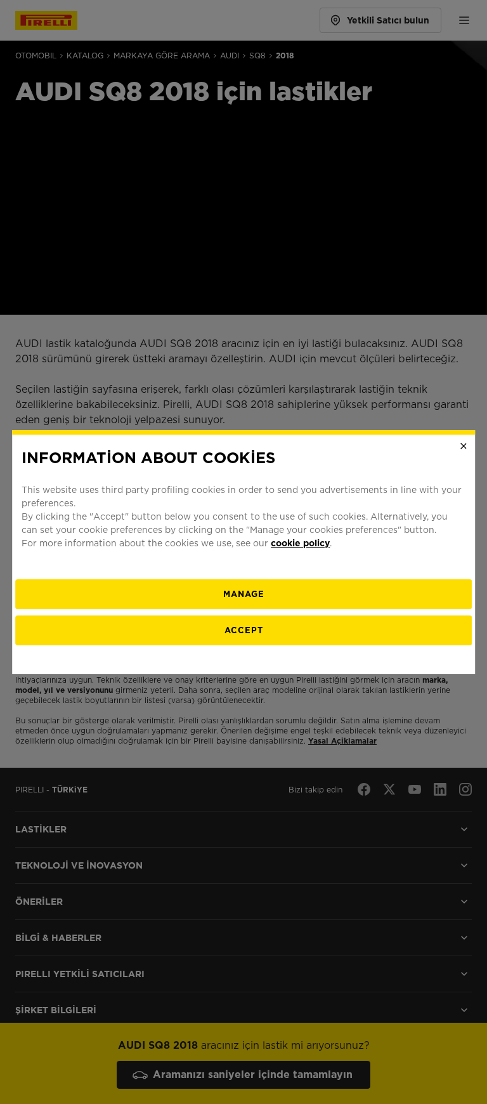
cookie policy (300, 543)
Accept (243, 630)
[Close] (463, 446)
